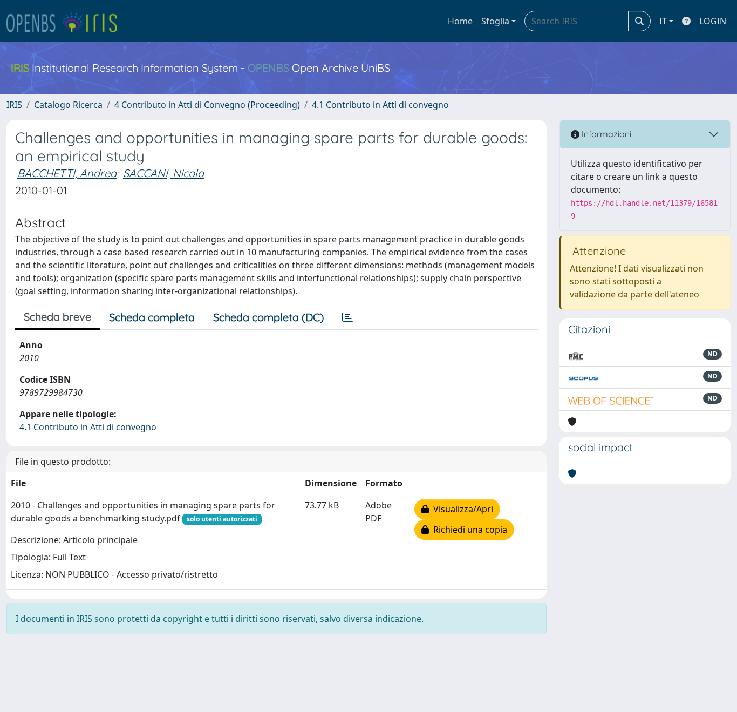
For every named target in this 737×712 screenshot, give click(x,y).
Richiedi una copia (468, 529)
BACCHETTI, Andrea (67, 173)
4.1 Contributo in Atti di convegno (380, 105)
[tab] (347, 317)
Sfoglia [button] (495, 21)
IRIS (14, 105)
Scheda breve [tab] (57, 316)
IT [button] (663, 21)
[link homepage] (66, 21)
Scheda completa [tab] (152, 317)
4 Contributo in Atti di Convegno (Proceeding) (207, 105)
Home (460, 21)
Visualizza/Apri (461, 509)
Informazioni (605, 133)
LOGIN (712, 21)
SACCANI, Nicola (163, 173)
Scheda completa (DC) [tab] (268, 317)
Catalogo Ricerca (68, 105)
